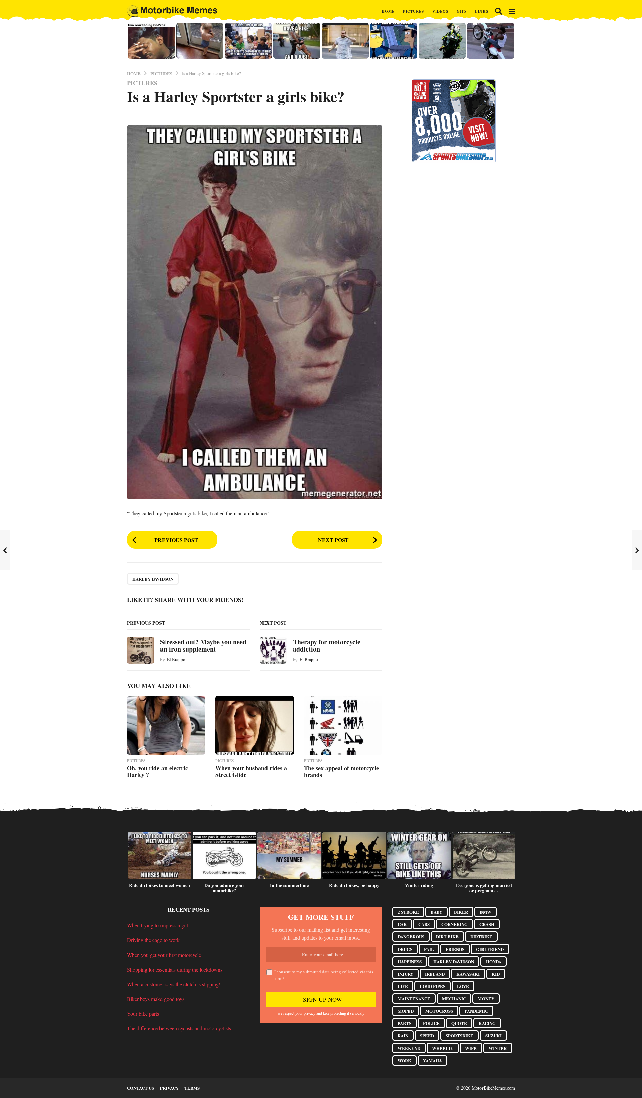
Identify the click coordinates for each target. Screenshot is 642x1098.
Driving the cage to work (153, 939)
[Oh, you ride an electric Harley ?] (166, 725)
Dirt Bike (447, 936)
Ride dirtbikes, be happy (354, 885)
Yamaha (432, 1060)
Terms (192, 1088)
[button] (498, 11)
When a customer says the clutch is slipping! (173, 984)
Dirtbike (481, 936)
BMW (485, 912)
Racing (487, 1023)
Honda (493, 961)
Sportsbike (459, 1035)
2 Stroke (408, 912)
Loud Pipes (432, 986)
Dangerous (411, 936)
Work (404, 1060)
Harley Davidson (152, 579)
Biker (461, 912)
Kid (496, 974)
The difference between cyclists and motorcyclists (179, 1028)
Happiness (410, 961)
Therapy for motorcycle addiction (326, 645)
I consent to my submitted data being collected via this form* (323, 975)
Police (431, 1023)
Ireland (435, 974)
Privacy (169, 1088)
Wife (471, 1048)
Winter (498, 1048)
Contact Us (140, 1088)
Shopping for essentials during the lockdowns (174, 969)
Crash (486, 924)
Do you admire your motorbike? (224, 888)
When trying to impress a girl (157, 925)
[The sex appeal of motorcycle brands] (343, 725)
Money (486, 998)
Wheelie (442, 1048)
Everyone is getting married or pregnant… (484, 888)
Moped (406, 1011)
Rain (403, 1035)
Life (403, 986)
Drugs (405, 949)
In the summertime (289, 885)
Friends (455, 949)
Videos (440, 11)
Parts (404, 1023)
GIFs (462, 11)
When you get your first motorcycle (164, 954)
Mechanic (454, 998)
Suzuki (493, 1035)
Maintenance (414, 998)
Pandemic (476, 1011)
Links (481, 11)
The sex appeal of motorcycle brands (341, 771)
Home (388, 11)
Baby (436, 912)
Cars (424, 924)
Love (463, 986)
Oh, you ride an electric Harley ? (157, 771)
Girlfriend (490, 949)
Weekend (409, 1048)
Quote (459, 1023)
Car (402, 924)
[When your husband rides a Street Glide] (254, 725)
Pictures (413, 11)
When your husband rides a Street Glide (251, 771)
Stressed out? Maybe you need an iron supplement (203, 645)
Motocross (439, 1011)
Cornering (454, 924)
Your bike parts (143, 1013)
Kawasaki (468, 974)
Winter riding (419, 885)
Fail (429, 949)
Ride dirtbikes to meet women (159, 885)
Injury (405, 974)
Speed (427, 1035)
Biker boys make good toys (155, 998)
